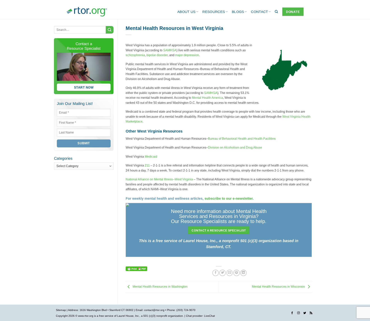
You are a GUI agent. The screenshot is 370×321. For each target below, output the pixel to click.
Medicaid (151, 156)
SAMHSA (170, 50)
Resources (213, 12)
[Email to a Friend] (229, 273)
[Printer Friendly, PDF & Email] (136, 268)
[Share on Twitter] (222, 273)
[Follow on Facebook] (292, 313)
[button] (276, 11)
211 (148, 165)
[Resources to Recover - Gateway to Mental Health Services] (86, 11)
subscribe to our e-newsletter (228, 198)
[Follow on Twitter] (305, 313)
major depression (187, 55)
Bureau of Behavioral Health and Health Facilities (242, 138)
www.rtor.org (85, 315)
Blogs (238, 12)
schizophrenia (135, 55)
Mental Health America (207, 97)
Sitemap (61, 310)
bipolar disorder (157, 55)
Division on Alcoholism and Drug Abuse (235, 147)
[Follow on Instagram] (298, 313)
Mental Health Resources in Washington (160, 286)
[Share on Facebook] (215, 273)
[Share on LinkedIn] (243, 273)
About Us (186, 12)
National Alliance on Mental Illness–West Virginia (159, 179)
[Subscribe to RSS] (311, 313)
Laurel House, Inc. (128, 315)
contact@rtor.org (154, 310)
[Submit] (110, 30)
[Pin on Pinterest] (236, 273)
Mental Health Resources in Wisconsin (279, 286)
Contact (259, 12)
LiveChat (209, 315)
